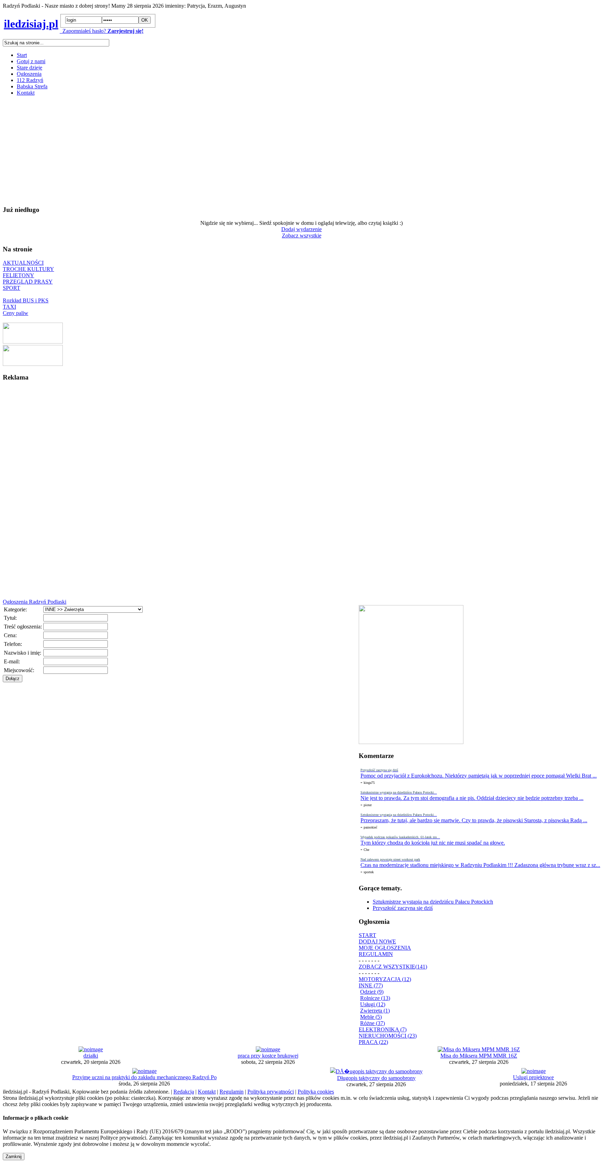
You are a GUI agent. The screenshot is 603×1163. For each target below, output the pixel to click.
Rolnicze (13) (375, 998)
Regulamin (231, 1092)
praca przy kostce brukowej (268, 1056)
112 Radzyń (30, 80)
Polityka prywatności (270, 1092)
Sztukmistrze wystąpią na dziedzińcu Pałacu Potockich (433, 902)
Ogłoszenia (29, 74)
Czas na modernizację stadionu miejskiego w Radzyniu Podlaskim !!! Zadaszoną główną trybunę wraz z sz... (480, 865)
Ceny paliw (15, 313)
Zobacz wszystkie (301, 235)
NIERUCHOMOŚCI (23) (388, 1036)
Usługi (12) (372, 1004)
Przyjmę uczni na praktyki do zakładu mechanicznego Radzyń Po (144, 1077)
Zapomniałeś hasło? (83, 31)
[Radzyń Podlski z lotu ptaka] (33, 342)
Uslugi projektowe (533, 1077)
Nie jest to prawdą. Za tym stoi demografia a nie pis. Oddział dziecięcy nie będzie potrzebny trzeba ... (471, 798)
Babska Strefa (32, 86)
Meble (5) (371, 1017)
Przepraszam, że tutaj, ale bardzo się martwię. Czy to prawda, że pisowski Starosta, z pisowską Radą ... (473, 820)
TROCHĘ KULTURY (28, 269)
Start (22, 55)
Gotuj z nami (31, 61)
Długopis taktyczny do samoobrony (376, 1078)
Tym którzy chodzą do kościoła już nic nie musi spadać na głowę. (432, 843)
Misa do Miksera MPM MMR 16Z (478, 1056)
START (367, 935)
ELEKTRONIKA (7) (383, 1029)
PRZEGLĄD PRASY (28, 282)
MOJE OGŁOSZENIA (385, 948)
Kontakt (26, 93)
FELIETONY (18, 275)
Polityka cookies (316, 1092)
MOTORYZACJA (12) (385, 979)
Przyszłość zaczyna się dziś (403, 908)
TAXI (9, 307)
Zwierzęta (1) (375, 1011)
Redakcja (183, 1092)
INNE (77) (371, 985)
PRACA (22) (373, 1042)
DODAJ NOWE (377, 941)
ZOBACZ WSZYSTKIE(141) (393, 967)
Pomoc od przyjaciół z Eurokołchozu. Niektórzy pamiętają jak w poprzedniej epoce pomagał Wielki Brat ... (478, 776)
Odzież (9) (372, 992)
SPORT (11, 288)
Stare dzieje (29, 68)
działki (90, 1056)
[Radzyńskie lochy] (33, 364)
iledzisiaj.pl (31, 23)
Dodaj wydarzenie (301, 229)
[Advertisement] (212, 150)
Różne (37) (372, 1023)
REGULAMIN (376, 954)
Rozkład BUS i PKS (26, 300)
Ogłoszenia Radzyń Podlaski (34, 602)
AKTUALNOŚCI (23, 263)
